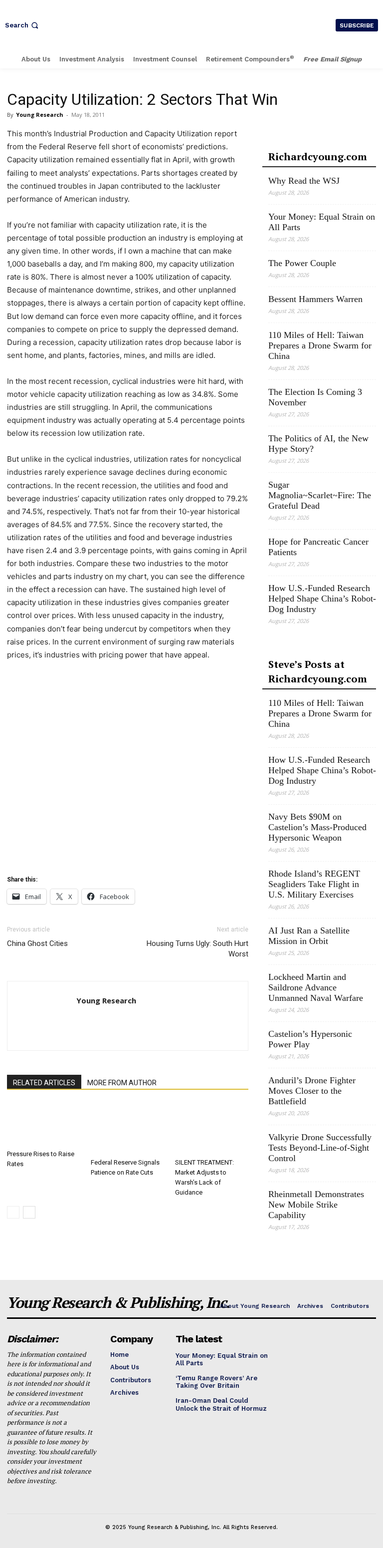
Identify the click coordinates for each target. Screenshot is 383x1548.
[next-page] (29, 1212)
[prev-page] (13, 1212)
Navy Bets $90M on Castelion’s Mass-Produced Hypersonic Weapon (317, 827)
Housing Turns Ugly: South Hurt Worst (197, 948)
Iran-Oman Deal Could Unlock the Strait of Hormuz (221, 1404)
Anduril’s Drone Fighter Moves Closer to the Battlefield (312, 1090)
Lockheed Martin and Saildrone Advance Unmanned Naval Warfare (315, 987)
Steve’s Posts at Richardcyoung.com (317, 671)
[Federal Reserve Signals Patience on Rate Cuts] (127, 1128)
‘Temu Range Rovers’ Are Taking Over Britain (216, 1382)
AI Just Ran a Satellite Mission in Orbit (309, 936)
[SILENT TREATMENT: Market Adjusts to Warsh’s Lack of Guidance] (211, 1128)
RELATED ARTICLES (44, 1083)
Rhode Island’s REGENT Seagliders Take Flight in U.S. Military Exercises (314, 884)
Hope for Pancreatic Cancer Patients (318, 547)
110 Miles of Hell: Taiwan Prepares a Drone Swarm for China (320, 345)
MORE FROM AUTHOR (122, 1083)
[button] (22, 25)
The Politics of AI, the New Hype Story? (318, 443)
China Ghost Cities (37, 943)
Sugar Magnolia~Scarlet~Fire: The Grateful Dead (319, 495)
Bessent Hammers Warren (315, 299)
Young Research (39, 114)
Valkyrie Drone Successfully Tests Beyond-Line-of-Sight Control (320, 1147)
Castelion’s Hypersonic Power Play (310, 1039)
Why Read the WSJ (304, 181)
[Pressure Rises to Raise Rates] (43, 1124)
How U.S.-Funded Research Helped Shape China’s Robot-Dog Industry (322, 598)
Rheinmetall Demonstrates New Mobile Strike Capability (316, 1204)
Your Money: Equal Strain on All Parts (321, 222)
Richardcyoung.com (317, 156)
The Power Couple (302, 263)
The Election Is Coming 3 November (315, 397)
